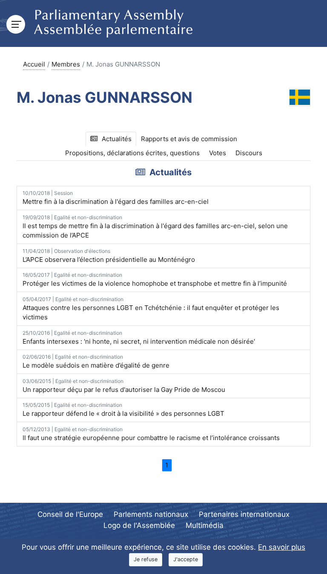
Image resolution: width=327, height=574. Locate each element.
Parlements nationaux (151, 514)
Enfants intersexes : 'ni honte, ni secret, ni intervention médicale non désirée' (139, 337)
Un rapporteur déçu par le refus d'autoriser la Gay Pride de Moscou (124, 386)
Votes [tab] (217, 153)
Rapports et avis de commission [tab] (189, 139)
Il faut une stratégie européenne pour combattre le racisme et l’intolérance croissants (151, 434)
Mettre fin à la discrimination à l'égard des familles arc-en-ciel (116, 198)
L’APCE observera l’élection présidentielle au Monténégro (109, 256)
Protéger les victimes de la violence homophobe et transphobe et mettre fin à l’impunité (155, 279)
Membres (66, 64)
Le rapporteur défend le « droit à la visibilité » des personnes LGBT (123, 409)
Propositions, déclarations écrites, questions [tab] (132, 153)
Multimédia (205, 525)
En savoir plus (281, 547)
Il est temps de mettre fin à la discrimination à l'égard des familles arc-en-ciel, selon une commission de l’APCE (155, 227)
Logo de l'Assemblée (139, 525)
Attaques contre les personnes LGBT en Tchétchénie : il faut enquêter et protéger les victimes (151, 309)
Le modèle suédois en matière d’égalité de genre (96, 361)
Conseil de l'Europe (70, 514)
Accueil (34, 64)
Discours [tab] (248, 153)
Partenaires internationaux (244, 514)
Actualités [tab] (117, 139)
